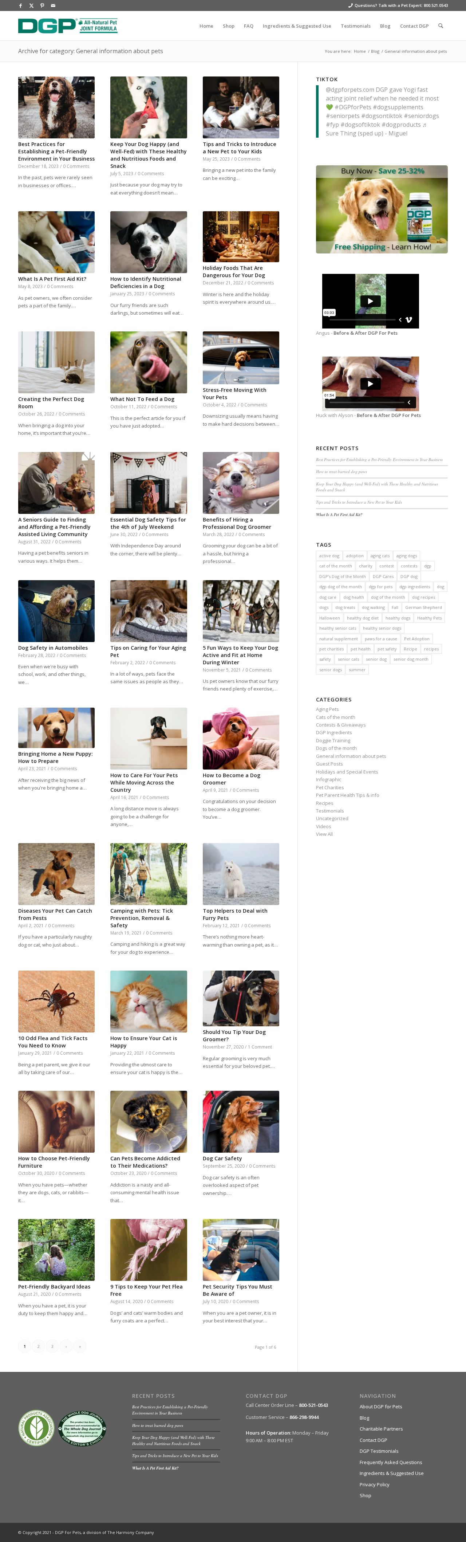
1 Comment (260, 1047)
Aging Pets (327, 709)
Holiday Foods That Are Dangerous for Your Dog (234, 271)
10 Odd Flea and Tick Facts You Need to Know (52, 1042)
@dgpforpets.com (350, 90)
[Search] (441, 25)
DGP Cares (383, 576)
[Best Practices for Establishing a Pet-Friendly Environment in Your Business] (56, 107)
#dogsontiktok (381, 116)
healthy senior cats (337, 628)
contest (386, 566)
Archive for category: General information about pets (90, 51)
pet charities (331, 649)
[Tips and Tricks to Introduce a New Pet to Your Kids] (241, 107)
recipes (431, 649)
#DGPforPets (353, 107)
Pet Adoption (417, 638)
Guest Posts (329, 763)
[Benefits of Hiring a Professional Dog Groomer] (241, 483)
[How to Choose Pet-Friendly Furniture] (56, 1122)
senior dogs (330, 669)
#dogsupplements (398, 107)
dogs (323, 607)
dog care (327, 597)
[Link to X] (31, 5)
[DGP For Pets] (68, 25)
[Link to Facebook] (20, 5)
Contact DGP (373, 1440)
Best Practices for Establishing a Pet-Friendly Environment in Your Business (56, 151)
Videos (323, 826)
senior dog (376, 659)
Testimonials (330, 810)
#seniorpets (343, 116)
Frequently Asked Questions (391, 1462)
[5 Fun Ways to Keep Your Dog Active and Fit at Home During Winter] (241, 611)
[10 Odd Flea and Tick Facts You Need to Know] (56, 1001)
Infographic (328, 779)
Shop (365, 1495)
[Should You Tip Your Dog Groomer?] (241, 998)
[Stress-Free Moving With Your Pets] (241, 357)
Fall (395, 607)
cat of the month (335, 566)
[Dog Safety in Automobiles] (56, 611)
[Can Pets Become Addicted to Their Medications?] (148, 1122)
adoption (355, 555)
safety (325, 659)
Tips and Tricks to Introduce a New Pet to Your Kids (239, 148)
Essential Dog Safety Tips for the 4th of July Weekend (148, 523)
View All (324, 834)
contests (409, 566)
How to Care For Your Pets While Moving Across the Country (144, 782)
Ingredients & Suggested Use (392, 1473)
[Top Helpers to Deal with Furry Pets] (241, 874)
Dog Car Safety (222, 1158)
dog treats (345, 607)
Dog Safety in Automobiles (53, 647)
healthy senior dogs (382, 628)
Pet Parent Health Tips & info (347, 795)
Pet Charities (330, 787)
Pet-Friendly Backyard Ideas (54, 1286)
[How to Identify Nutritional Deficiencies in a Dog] (148, 242)
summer (357, 669)
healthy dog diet (363, 618)
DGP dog (409, 576)
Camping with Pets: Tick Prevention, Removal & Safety (141, 918)
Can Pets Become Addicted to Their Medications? (145, 1162)
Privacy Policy (375, 1484)
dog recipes (423, 597)
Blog (364, 1418)
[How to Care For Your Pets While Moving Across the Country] (148, 739)
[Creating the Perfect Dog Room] (56, 362)
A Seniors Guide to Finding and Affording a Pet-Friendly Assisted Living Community (54, 527)
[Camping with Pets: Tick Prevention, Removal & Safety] (148, 874)
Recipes (324, 803)
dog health (353, 597)
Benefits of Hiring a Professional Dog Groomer (237, 523)
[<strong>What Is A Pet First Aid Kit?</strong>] (56, 242)
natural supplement (338, 638)
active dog (329, 555)
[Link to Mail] (53, 5)
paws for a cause (381, 638)
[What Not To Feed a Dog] (148, 362)
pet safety (387, 649)
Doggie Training (333, 740)
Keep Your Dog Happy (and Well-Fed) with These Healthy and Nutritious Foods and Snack (148, 155)
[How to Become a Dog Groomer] (241, 739)
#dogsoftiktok (360, 125)
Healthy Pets (429, 618)
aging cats (380, 555)
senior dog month (411, 659)
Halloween (329, 618)
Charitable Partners (381, 1428)
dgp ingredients (414, 586)
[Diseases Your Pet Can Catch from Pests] (56, 874)
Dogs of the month (336, 748)
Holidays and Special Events (347, 771)
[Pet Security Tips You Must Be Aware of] (241, 1250)
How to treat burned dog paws (341, 471)
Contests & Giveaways (341, 724)
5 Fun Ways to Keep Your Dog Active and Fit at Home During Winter (240, 655)
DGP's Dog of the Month (342, 576)
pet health (361, 649)
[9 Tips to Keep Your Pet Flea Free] (148, 1250)
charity (365, 566)
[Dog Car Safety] (241, 1122)
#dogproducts (401, 125)
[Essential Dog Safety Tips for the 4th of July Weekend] (148, 483)
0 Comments (76, 166)
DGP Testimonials (379, 1451)
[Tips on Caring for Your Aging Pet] (148, 611)
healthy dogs (398, 618)
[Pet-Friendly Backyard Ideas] (56, 1250)
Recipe (410, 649)
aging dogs (406, 555)
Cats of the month (335, 717)
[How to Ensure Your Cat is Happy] (148, 1001)
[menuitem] (206, 25)
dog (440, 586)
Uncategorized (332, 818)
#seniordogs (421, 116)
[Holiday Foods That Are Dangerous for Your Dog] (241, 236)
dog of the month (388, 597)
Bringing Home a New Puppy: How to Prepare (55, 757)
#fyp (332, 125)
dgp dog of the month (340, 586)
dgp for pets (380, 586)
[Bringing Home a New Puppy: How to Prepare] (56, 728)
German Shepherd (423, 607)
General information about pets (351, 756)
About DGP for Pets (381, 1406)
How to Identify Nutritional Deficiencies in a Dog (145, 282)
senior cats (348, 659)
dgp (427, 566)
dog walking (373, 607)
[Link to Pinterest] (42, 5)
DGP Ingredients (334, 732)
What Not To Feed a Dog (142, 399)
